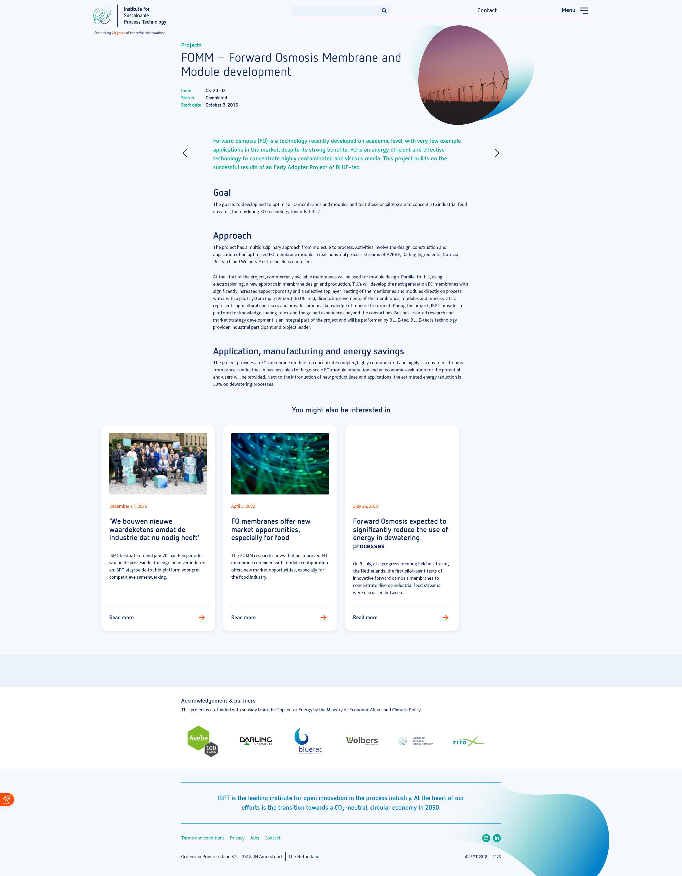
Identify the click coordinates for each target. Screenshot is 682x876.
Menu (568, 10)
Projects (191, 45)
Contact (487, 11)
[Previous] (186, 153)
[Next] (495, 153)
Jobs (254, 838)
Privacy (237, 838)
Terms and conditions (203, 838)
